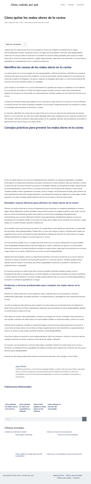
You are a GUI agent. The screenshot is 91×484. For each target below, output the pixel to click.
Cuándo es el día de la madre (15, 432)
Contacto (80, 5)
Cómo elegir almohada (23, 435)
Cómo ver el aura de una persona (59, 432)
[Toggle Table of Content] (24, 44)
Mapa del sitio (58, 475)
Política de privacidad (73, 475)
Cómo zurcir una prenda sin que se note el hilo (64, 454)
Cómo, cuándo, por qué (24, 4)
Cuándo (71, 5)
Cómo (63, 5)
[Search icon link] (88, 4)
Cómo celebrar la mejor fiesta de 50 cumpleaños (28, 455)
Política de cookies (64, 478)
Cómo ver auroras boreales (68, 435)
